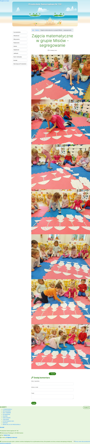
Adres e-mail (34, 387)
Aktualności (16, 35)
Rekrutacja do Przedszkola (20, 63)
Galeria (15, 46)
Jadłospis (16, 53)
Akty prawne (17, 39)
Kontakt (15, 60)
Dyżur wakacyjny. (18, 56)
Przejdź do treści (4, 1)
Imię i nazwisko (35, 381)
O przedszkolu (17, 32)
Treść (32, 393)
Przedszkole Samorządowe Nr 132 (45, 4)
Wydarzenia (16, 42)
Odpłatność (16, 49)
